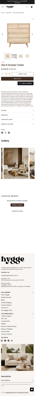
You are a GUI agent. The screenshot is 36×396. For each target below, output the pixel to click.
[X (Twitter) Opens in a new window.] (5, 131)
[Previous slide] (2, 34)
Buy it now (17, 77)
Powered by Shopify (23, 392)
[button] (2, 7)
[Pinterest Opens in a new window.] (9, 131)
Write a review (17, 203)
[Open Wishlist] (32, 389)
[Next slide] (32, 34)
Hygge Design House (11, 392)
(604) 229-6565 (5, 283)
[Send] (33, 380)
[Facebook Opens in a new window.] (2, 131)
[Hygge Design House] (12, 260)
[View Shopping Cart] (32, 7)
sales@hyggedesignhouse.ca (9, 275)
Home (2, 12)
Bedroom (8, 12)
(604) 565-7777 (5, 278)
